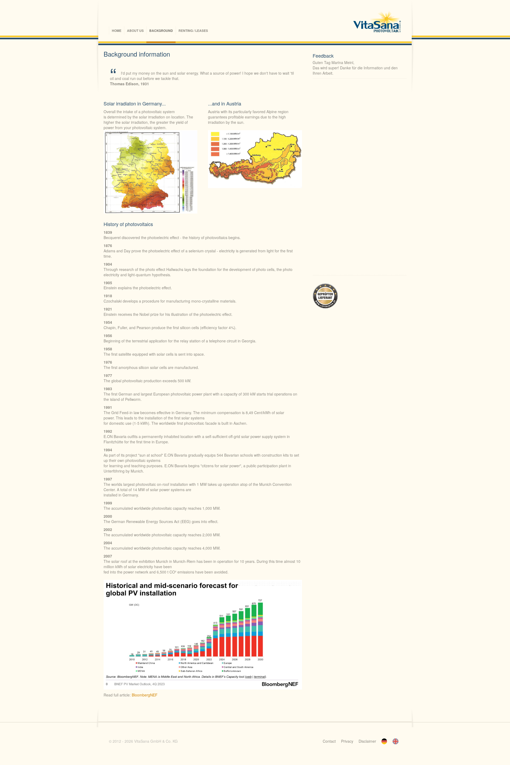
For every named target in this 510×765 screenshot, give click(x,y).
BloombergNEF (145, 695)
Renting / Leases (193, 30)
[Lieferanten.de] (325, 295)
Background (161, 30)
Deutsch (384, 741)
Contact (329, 741)
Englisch (395, 741)
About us (135, 30)
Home (116, 30)
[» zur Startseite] (377, 23)
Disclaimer (367, 741)
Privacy (347, 741)
